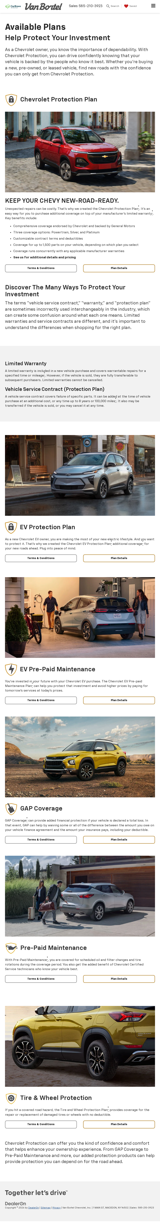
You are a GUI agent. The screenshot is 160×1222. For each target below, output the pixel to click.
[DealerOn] (15, 1203)
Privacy (56, 1208)
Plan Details (119, 268)
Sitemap (46, 1208)
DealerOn (33, 1208)
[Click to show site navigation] (153, 6)
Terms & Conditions (41, 268)
